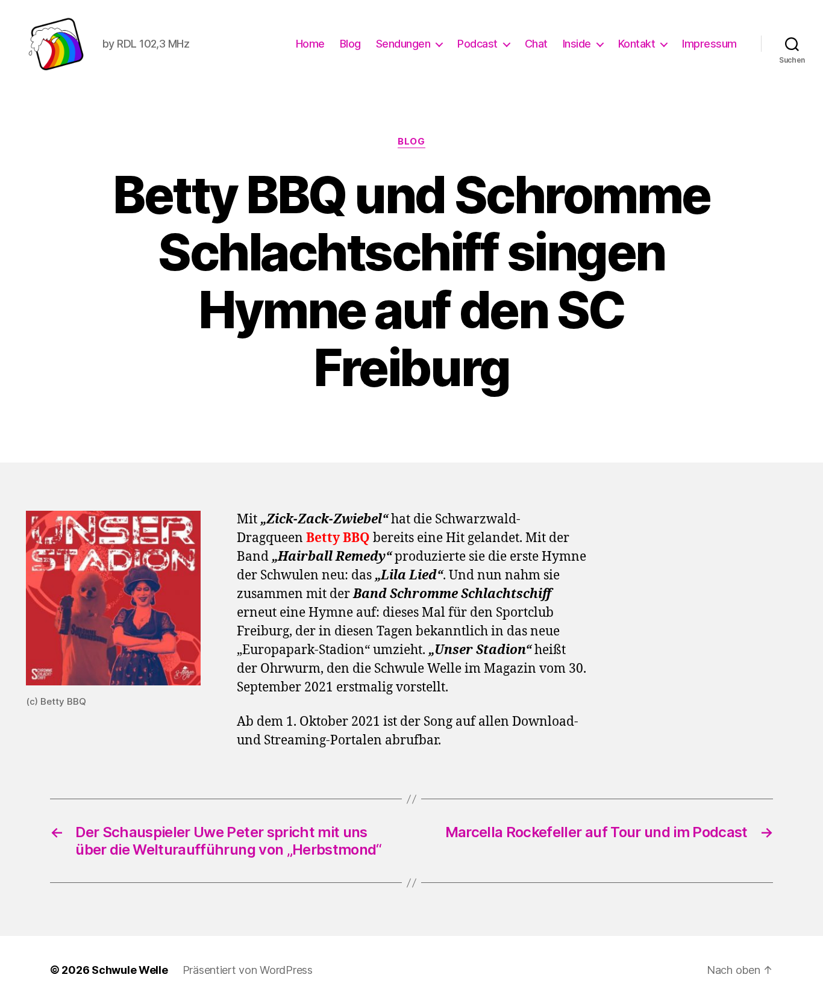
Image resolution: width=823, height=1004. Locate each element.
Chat (536, 43)
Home (310, 43)
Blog (350, 43)
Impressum (709, 43)
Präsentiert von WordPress (248, 970)
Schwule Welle (130, 970)
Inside (577, 43)
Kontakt (637, 43)
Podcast (477, 43)
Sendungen (403, 43)
